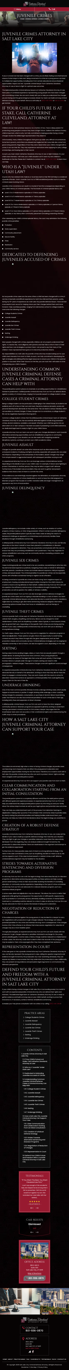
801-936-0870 (36, 1278)
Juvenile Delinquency (33, 1024)
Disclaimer (25, 1367)
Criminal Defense (31, 19)
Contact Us (61, 1359)
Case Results (35, 1359)
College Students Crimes (34, 1017)
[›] (37, 1208)
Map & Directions (34, 1273)
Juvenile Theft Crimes (33, 1031)
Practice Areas (19, 1359)
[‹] (31, 1208)
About (10, 1359)
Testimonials (46, 1359)
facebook (33, 1351)
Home (22, 19)
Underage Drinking (32, 1038)
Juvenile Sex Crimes (32, 1028)
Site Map (33, 1367)
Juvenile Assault (31, 1021)
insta (30, 1351)
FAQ (28, 1359)
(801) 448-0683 (47, 101)
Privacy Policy (43, 1367)
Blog (54, 1359)
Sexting (28, 1035)
